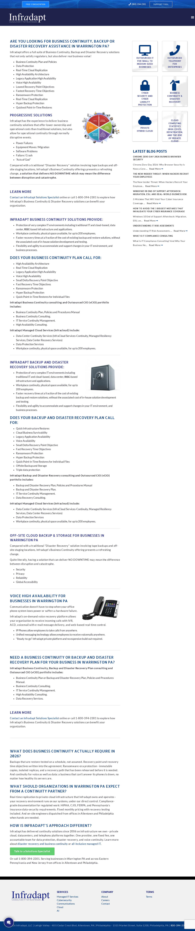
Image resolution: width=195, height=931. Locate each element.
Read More (155, 168)
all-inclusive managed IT (86, 843)
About (104, 896)
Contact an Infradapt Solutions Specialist (34, 197)
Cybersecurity (64, 900)
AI (58, 910)
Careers (105, 900)
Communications (66, 903)
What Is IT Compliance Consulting (153, 235)
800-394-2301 (179, 925)
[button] (192, 17)
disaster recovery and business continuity (43, 843)
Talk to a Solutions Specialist (32, 851)
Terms (149, 896)
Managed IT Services (67, 896)
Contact (105, 903)
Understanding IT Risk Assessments (153, 225)
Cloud (60, 907)
